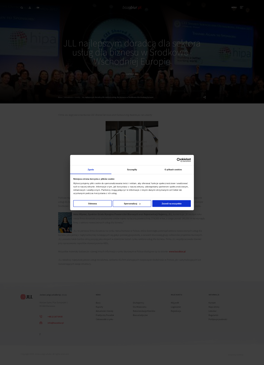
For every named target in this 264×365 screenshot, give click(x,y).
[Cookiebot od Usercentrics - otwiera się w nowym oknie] (179, 160)
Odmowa (92, 203)
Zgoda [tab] (91, 169)
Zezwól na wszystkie (172, 203)
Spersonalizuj (130, 203)
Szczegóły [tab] (132, 169)
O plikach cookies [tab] (173, 169)
